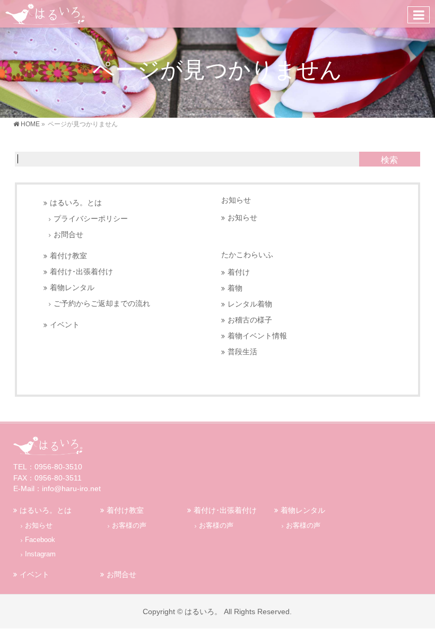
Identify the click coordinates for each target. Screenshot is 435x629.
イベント (65, 325)
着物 (235, 288)
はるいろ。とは (76, 203)
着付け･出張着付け (81, 272)
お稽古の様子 (250, 320)
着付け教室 (68, 256)
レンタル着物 (250, 304)
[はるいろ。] (44, 13)
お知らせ (236, 200)
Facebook (40, 540)
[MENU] (418, 14)
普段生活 (242, 352)
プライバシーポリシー (91, 219)
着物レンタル (72, 288)
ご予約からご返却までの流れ (102, 304)
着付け (239, 272)
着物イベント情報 (257, 336)
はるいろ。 (203, 611)
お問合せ (68, 235)
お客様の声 (129, 525)
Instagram (40, 554)
